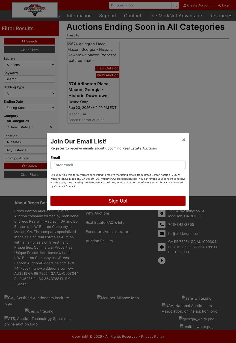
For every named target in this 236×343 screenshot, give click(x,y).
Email (55, 157)
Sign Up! (118, 201)
